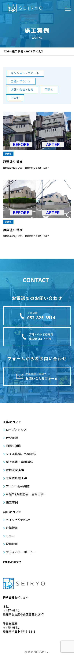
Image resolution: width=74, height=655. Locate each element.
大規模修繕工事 (16, 478)
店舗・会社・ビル (22, 89)
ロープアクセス (16, 429)
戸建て (49, 89)
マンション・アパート (25, 73)
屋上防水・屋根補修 (19, 462)
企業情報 (12, 528)
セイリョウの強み (18, 520)
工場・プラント (21, 81)
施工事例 (12, 502)
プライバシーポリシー (21, 552)
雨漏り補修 (13, 446)
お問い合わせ (12, 562)
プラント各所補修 (18, 486)
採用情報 (12, 544)
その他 (15, 98)
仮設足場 (12, 438)
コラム (10, 536)
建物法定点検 (15, 470)
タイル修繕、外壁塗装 (21, 454)
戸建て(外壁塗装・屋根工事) (25, 494)
